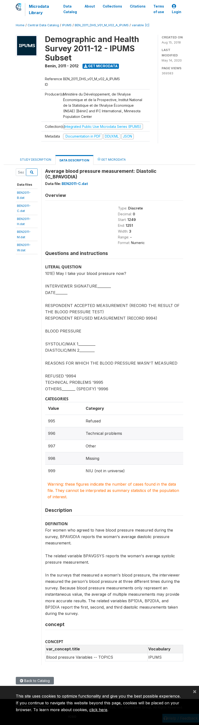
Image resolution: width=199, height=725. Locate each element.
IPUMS (67, 25)
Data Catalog (70, 9)
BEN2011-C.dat (75, 184)
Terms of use (158, 9)
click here (98, 709)
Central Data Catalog (43, 25)
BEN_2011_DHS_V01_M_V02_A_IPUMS (102, 25)
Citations (138, 6)
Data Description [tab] (74, 160)
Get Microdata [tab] (113, 159)
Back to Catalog (36, 681)
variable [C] (140, 25)
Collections (112, 6)
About (90, 6)
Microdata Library (39, 9)
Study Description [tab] (35, 159)
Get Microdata (102, 66)
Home (20, 25)
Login (176, 12)
